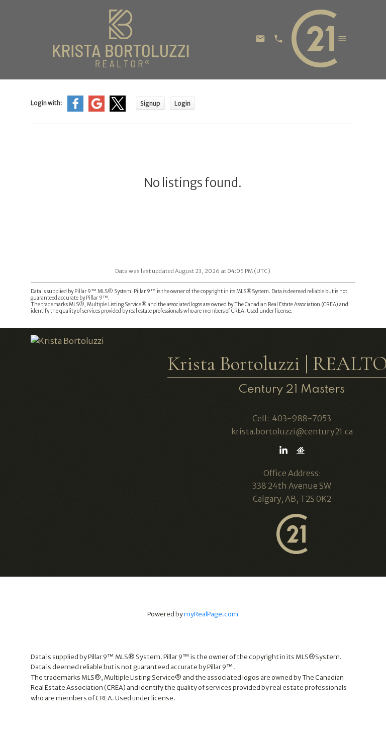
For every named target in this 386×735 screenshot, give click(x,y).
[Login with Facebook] (75, 109)
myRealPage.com (211, 614)
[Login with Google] (96, 109)
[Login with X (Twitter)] (118, 109)
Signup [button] (150, 103)
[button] (283, 450)
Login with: (46, 103)
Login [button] (182, 103)
